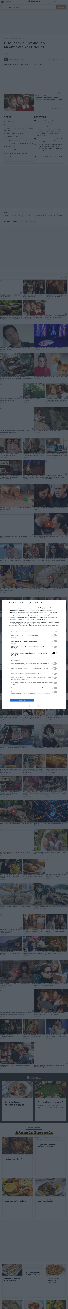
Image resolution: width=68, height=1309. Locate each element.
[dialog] (34, 654)
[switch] (54, 635)
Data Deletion (24, 706)
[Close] (62, 603)
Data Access (34, 706)
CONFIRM (22, 700)
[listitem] (34, 632)
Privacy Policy (43, 706)
